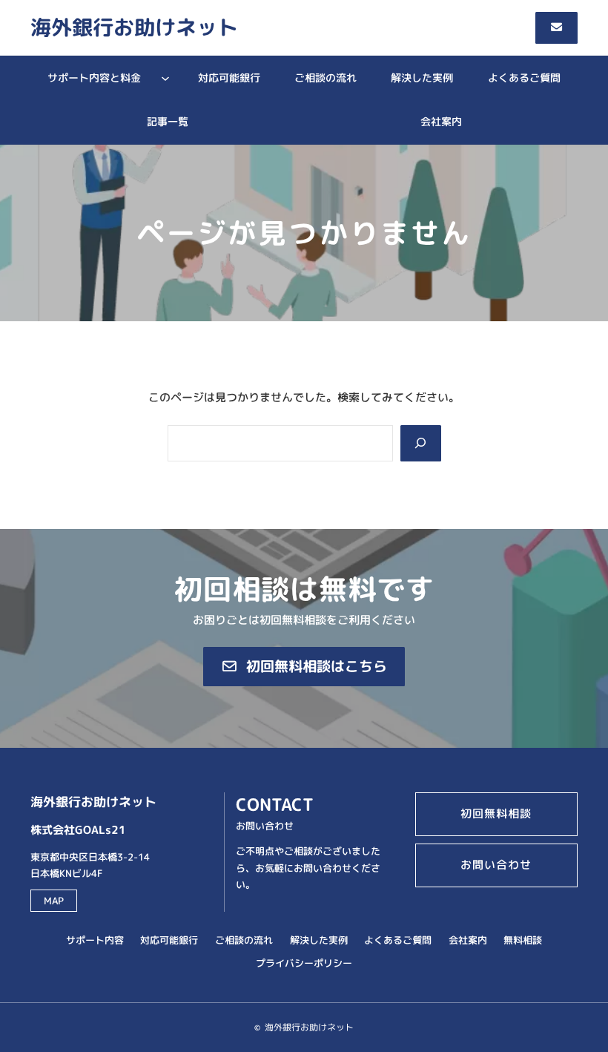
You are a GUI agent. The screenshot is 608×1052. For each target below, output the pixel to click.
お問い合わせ (496, 864)
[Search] (420, 443)
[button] (556, 28)
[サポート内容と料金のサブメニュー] (165, 77)
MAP (54, 900)
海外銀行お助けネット (134, 27)
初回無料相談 (496, 813)
